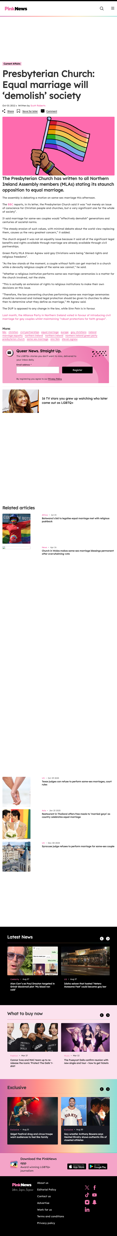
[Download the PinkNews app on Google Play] (98, 1166)
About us (42, 1182)
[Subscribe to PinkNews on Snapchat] (94, 1203)
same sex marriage (37, 339)
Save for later (30, 111)
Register (77, 370)
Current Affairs (12, 63)
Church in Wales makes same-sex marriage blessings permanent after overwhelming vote (78, 552)
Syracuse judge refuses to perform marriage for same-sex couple (78, 846)
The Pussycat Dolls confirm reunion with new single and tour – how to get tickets (86, 1061)
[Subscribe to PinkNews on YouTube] (94, 1195)
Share (10, 111)
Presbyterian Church (13, 339)
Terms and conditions (50, 1216)
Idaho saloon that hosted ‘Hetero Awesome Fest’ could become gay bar (85, 985)
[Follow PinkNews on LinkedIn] (87, 1210)
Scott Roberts (37, 105)
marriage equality (12, 335)
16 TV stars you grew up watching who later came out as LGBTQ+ (75, 400)
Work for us (44, 1209)
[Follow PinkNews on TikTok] (87, 1195)
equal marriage (50, 332)
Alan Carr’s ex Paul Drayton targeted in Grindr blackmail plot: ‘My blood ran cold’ (32, 986)
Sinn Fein (55, 339)
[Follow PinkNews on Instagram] (87, 1203)
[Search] (102, 8)
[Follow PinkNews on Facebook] (94, 1188)
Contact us (44, 1196)
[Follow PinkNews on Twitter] (87, 1188)
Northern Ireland (34, 335)
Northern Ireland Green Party (81, 335)
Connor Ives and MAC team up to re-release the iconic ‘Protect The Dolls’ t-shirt (31, 1063)
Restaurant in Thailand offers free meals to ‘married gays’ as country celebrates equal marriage (76, 815)
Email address (27, 364)
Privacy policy (46, 1223)
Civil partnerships (29, 332)
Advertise (43, 1202)
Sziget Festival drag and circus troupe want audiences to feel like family (31, 1135)
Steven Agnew (70, 339)
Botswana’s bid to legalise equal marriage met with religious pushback (75, 520)
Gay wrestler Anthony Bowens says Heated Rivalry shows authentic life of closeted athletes (85, 1137)
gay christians (78, 332)
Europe (65, 332)
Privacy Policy (55, 379)
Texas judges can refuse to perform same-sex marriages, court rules (77, 783)
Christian (13, 332)
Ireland (92, 332)
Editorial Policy (46, 1189)
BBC (10, 204)
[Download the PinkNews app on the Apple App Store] (76, 1166)
